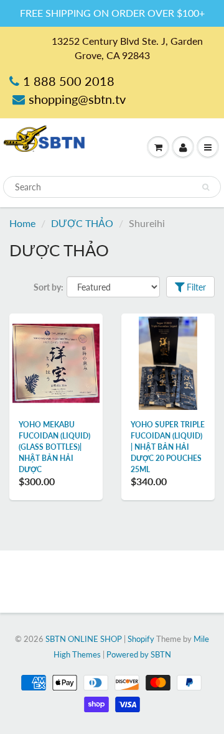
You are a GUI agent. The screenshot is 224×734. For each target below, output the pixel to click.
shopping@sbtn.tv (77, 98)
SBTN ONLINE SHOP (83, 639)
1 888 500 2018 (68, 80)
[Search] (206, 187)
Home (22, 223)
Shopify (141, 639)
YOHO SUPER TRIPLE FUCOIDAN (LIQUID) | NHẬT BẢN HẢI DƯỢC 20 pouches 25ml (168, 447)
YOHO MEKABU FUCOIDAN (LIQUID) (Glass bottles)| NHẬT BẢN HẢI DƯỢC (54, 447)
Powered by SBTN (138, 654)
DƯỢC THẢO (82, 223)
